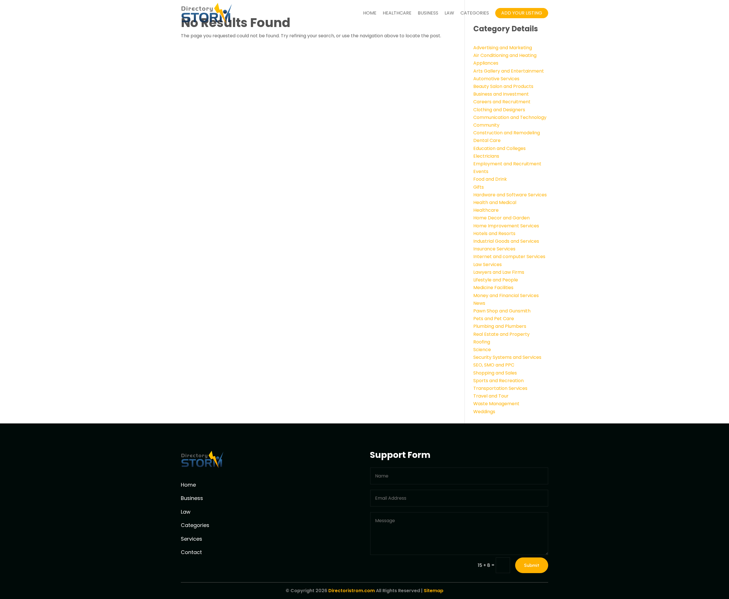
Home (369, 13)
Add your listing (521, 13)
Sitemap (433, 590)
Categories (474, 13)
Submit (531, 565)
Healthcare (397, 13)
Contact (191, 552)
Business (428, 13)
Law (449, 13)
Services (191, 538)
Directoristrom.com (351, 590)
